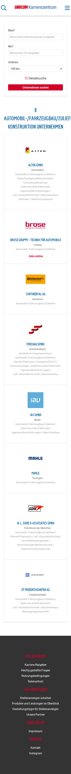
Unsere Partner (35, 714)
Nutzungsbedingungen (35, 676)
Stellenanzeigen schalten (35, 698)
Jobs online (35, 256)
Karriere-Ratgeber (36, 665)
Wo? (10, 46)
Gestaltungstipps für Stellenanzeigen (35, 709)
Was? (11, 30)
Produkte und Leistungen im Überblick (35, 703)
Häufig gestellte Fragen (35, 670)
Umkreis (13, 62)
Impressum (35, 731)
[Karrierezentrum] (35, 6)
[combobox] (35, 37)
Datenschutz (35, 681)
